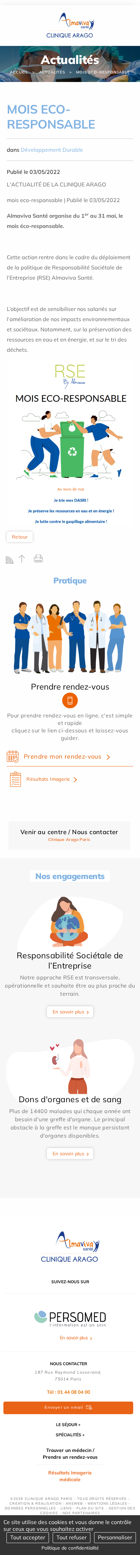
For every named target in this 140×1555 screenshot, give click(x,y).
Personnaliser (115, 1537)
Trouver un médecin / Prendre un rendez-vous (70, 1453)
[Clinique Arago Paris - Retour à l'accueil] (70, 1246)
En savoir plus (69, 1012)
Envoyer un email (64, 1407)
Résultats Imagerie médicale (70, 1476)
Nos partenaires (81, 1513)
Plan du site (90, 1508)
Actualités (52, 72)
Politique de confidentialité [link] (70, 1548)
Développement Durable (52, 149)
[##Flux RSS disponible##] (11, 561)
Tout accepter (27, 1537)
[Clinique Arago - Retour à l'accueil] (70, 24)
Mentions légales (107, 1503)
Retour (20, 537)
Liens (66, 1508)
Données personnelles (30, 1508)
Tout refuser (71, 1537)
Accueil (19, 72)
